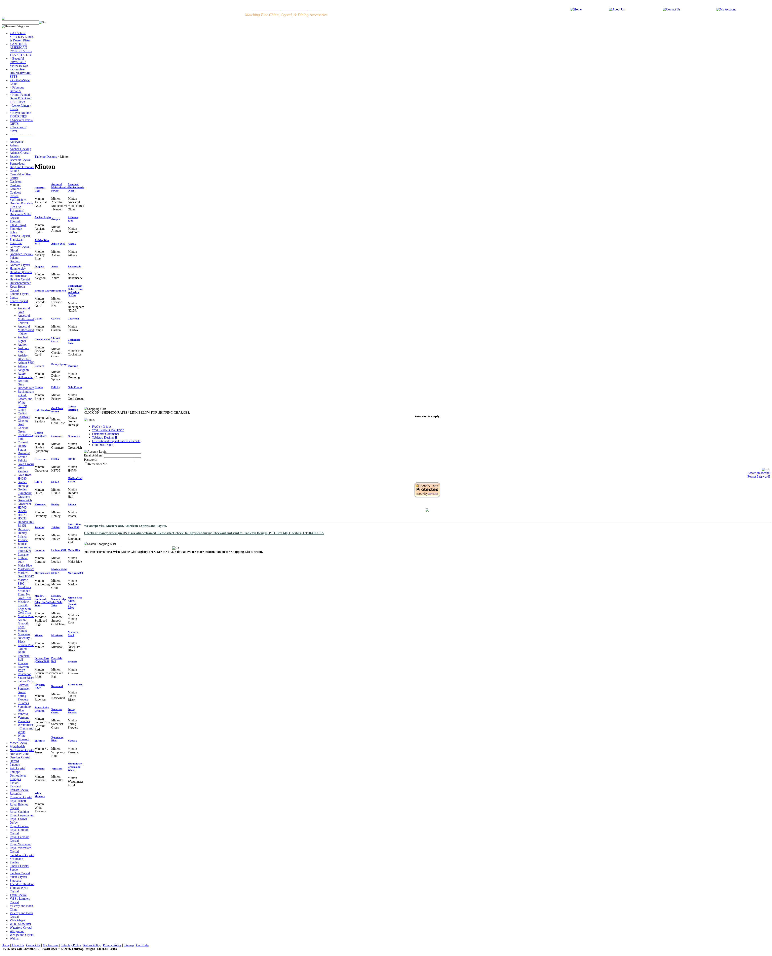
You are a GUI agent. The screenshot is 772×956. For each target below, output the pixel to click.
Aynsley (15, 156)
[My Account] (726, 9)
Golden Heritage (23, 483)
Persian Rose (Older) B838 (26, 648)
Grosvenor (24, 504)
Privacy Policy (112, 945)
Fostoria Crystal (20, 236)
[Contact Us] (671, 9)
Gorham (15, 261)
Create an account (759, 473)
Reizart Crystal (19, 790)
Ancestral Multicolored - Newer (26, 319)
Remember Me (97, 464)
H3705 (22, 507)
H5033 (22, 518)
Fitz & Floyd (18, 225)
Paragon (15, 764)
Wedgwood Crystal (22, 934)
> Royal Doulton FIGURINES (20, 114)
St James (23, 703)
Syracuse (15, 880)
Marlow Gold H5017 (26, 574)
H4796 (22, 511)
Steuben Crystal (20, 873)
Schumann (16, 858)
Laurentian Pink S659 (24, 549)
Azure (22, 373)
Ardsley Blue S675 (24, 357)
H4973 (22, 514)
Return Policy (92, 945)
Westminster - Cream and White (25, 728)
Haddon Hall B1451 (26, 523)
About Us (17, 945)
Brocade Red (26, 388)
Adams (14, 145)
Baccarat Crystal (20, 160)
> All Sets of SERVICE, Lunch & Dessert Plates (21, 36)
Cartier (14, 178)
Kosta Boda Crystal (17, 288)
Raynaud (15, 786)
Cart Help (142, 945)
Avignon (23, 370)
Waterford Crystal (21, 927)
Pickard (14, 782)
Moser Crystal (19, 743)
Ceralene (15, 189)
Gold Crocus (26, 464)
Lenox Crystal (19, 301)
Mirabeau (24, 634)
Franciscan (16, 239)
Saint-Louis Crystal (22, 855)
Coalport (15, 192)
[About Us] (617, 9)
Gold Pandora (23, 469)
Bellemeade (25, 377)
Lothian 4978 (23, 560)
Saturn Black (26, 677)
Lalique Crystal (19, 294)
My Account (51, 945)
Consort (23, 442)
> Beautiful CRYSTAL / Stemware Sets (19, 62)
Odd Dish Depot (102, 444)
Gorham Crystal (20, 265)
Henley (22, 533)
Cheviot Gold (23, 422)
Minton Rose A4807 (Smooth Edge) (26, 621)
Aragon (22, 344)
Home (5, 945)
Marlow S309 (23, 581)
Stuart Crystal (18, 877)
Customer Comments (105, 434)
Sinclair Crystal (19, 866)
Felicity (22, 460)
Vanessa (23, 714)
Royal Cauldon (19, 811)
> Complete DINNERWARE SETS (20, 73)
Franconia (16, 243)
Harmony (24, 529)
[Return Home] (576, 9)
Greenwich (25, 500)
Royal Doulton (19, 826)
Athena (22, 366)
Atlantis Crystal (19, 152)
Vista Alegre (17, 920)
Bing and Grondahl (22, 167)
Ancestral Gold (24, 310)
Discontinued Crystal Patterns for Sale (116, 441)
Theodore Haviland (22, 884)
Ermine (22, 456)
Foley (13, 232)
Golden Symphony (25, 491)
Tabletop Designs (46, 156)
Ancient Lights (23, 339)
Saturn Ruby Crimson (26, 683)
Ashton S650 (26, 362)
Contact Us (33, 945)
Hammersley (18, 268)
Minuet (22, 630)
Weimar (15, 938)
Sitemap (129, 945)
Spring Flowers (23, 697)
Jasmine (23, 540)
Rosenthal (16, 793)
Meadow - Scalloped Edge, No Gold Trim (24, 592)
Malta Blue (25, 565)
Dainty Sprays (22, 447)
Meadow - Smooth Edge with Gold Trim (24, 607)
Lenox (14, 297)
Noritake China (19, 753)
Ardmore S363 (23, 349)
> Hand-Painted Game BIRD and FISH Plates (20, 98)
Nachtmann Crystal (22, 750)
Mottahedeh (17, 746)
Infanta (22, 536)
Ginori (14, 250)
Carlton (22, 413)
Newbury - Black (25, 639)
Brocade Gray (23, 382)
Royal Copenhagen (22, 815)
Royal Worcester (20, 844)
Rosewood (24, 674)
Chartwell (24, 417)
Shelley (14, 862)
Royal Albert (18, 801)
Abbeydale (17, 141)
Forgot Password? (758, 476)
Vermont (23, 717)
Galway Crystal (20, 246)
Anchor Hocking (20, 149)
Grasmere (24, 496)
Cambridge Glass (21, 174)
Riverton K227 (23, 668)
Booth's (14, 170)
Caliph (22, 409)
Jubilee (22, 543)
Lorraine (23, 554)
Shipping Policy (71, 945)
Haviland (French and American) (21, 273)
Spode (14, 869)
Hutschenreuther (20, 283)
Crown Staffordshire (18, 197)
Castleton (16, 181)
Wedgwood (17, 931)
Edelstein (15, 221)
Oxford (14, 761)
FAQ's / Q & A (101, 426)
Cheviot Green (23, 429)
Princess (23, 663)
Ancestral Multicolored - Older (26, 330)
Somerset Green (23, 690)
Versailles (24, 721)
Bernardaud (17, 163)
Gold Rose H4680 (24, 476)
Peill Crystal (17, 768)
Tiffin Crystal (18, 895)
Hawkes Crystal (20, 279)
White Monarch (23, 737)
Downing (24, 453)
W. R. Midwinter (20, 924)
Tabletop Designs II (104, 437)
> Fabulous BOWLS (17, 89)
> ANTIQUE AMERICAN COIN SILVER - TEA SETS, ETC (21, 49)
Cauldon (15, 185)
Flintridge (16, 228)
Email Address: (93, 455)
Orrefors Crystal (20, 757)
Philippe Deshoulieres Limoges (18, 775)
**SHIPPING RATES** (108, 430)
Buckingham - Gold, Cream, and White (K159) (26, 399)
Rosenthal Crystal (21, 797)
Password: (90, 459)
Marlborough (26, 569)
